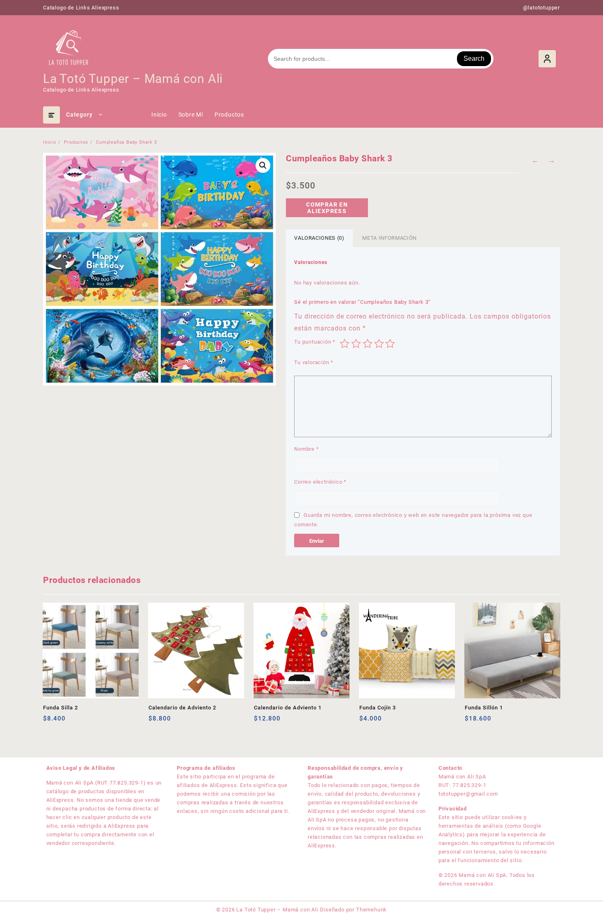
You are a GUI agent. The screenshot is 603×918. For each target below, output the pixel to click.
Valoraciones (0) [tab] (319, 238)
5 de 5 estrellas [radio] (390, 344)
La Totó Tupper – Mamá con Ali (133, 78)
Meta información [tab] (389, 238)
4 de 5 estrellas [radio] (379, 344)
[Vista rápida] (66, 721)
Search (474, 58)
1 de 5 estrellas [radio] (344, 344)
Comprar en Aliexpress (327, 207)
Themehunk (371, 910)
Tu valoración (313, 362)
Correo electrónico (320, 482)
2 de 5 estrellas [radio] (356, 344)
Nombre (306, 449)
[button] (263, 165)
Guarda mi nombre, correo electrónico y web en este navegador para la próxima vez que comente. (413, 520)
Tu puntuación (315, 342)
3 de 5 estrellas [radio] (367, 344)
